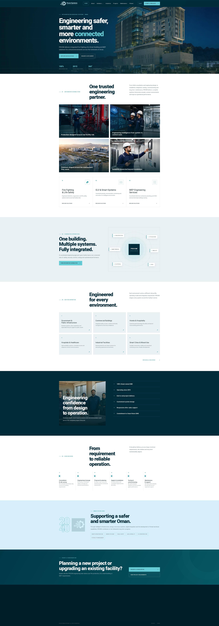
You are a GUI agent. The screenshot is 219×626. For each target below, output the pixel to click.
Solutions (100, 3)
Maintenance (123, 3)
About (92, 3)
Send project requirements (138, 574)
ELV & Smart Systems (100, 600)
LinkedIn (152, 617)
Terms (158, 623)
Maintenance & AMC (100, 605)
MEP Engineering (99, 602)
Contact (120, 611)
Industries (108, 3)
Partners (120, 605)
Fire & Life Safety (99, 597)
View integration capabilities (70, 263)
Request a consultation (144, 569)
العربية (140, 3)
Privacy (153, 623)
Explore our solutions (69, 56)
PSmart (131, 3)
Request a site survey (87, 56)
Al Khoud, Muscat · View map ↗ (148, 612)
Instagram (144, 617)
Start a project (152, 3)
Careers (120, 608)
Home (86, 3)
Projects (115, 3)
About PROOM (121, 597)
